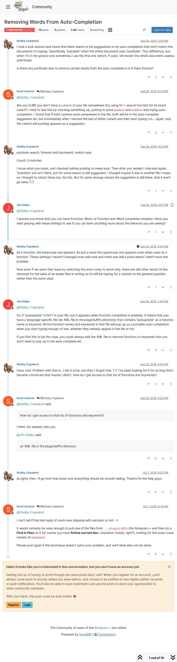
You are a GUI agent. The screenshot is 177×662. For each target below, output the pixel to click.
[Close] (169, 567)
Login (27, 604)
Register (13, 604)
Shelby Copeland (28, 40)
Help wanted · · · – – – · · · (21, 29)
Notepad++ (102, 627)
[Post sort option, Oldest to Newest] (144, 30)
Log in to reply (162, 29)
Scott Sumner (26, 91)
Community (42, 7)
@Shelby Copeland (51, 91)
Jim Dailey (23, 205)
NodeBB (85, 634)
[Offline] (10, 43)
